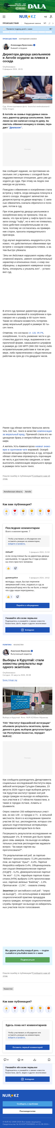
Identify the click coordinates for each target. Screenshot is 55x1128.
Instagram (29, 630)
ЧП (45, 23)
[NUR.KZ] (27, 17)
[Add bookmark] (49, 1060)
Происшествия (11, 23)
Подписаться (27, 960)
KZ (45, 17)
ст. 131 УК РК (36, 333)
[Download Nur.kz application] (27, 6)
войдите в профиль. (17, 544)
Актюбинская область (13, 492)
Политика (7, 645)
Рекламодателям (27, 1111)
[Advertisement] (27, 149)
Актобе (28, 492)
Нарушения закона (32, 23)
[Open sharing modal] (35, 1059)
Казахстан (18, 645)
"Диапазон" (15, 127)
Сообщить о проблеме (27, 1104)
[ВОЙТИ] (51, 16)
